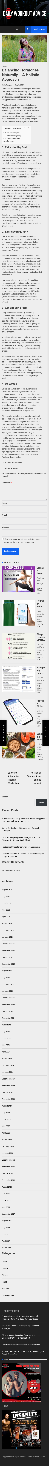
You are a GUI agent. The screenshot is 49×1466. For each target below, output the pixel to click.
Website (5, 527)
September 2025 (8, 964)
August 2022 (7, 1187)
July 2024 (6, 1032)
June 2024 (6, 1038)
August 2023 (7, 1106)
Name (5, 503)
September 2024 (8, 1018)
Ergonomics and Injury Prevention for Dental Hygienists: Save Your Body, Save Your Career (24, 819)
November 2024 (8, 1004)
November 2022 (8, 1167)
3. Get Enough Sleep (12, 138)
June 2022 (6, 1200)
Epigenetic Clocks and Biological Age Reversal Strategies (20, 829)
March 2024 (7, 1059)
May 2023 (6, 1126)
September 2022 (8, 1180)
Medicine (5, 1289)
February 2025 (8, 984)
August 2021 (7, 1221)
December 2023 (8, 1079)
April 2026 (6, 917)
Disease (5, 1268)
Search (5, 797)
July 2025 (6, 977)
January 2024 (7, 1072)
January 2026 (7, 937)
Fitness (5, 1275)
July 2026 (6, 896)
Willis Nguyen (7, 85)
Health (4, 1282)
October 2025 (7, 957)
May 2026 (6, 910)
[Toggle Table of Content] (25, 129)
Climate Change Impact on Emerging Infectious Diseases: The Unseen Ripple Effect (21, 838)
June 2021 (6, 1234)
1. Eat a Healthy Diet (12, 133)
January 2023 (7, 1153)
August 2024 (7, 1025)
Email (5, 515)
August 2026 (7, 890)
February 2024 (8, 1065)
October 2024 (7, 1011)
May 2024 (6, 1045)
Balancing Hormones (14, 462)
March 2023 (7, 1140)
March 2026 (7, 923)
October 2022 (7, 1173)
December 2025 (8, 944)
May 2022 (6, 1207)
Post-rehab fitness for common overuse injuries (21, 847)
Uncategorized (8, 1295)
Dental (4, 1262)
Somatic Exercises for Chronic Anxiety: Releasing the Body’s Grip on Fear (23, 855)
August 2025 (7, 971)
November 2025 (8, 950)
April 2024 (6, 1052)
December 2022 (8, 1160)
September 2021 (8, 1214)
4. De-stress (10, 141)
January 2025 (7, 991)
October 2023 (7, 1092)
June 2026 (6, 903)
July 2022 (6, 1194)
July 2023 (6, 1113)
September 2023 (8, 1099)
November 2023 (8, 1086)
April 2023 (6, 1133)
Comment (7, 483)
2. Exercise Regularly (13, 136)
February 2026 (8, 930)
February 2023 (8, 1146)
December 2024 (8, 998)
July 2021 (6, 1227)
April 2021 (6, 1241)
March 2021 (7, 1248)
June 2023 (6, 1119)
